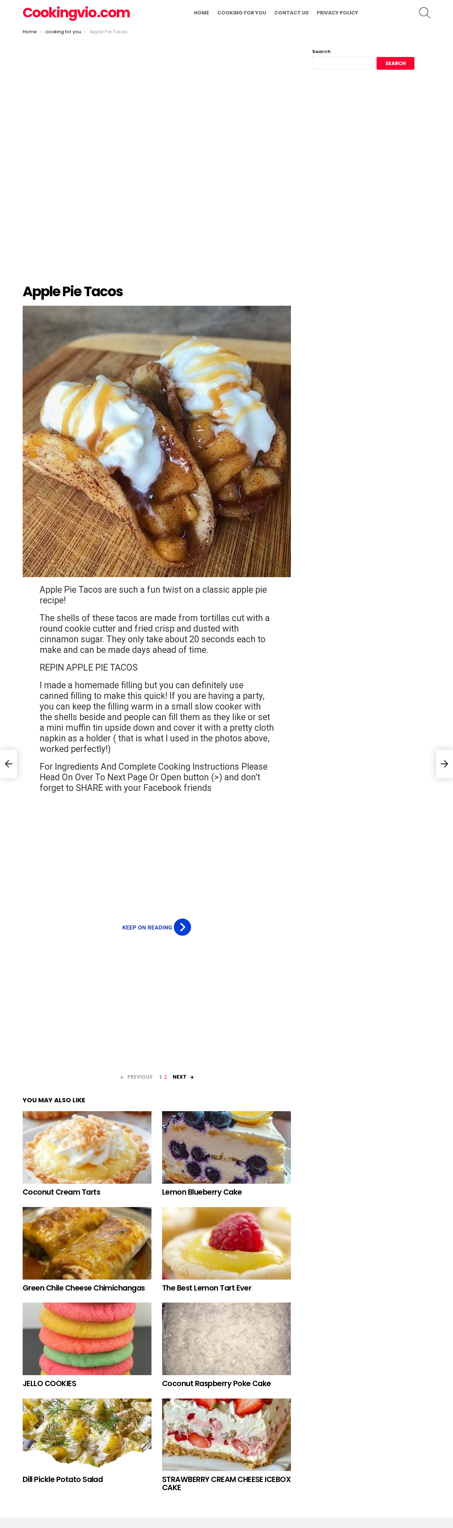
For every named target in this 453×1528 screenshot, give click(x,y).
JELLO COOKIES (49, 1383)
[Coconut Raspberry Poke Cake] (226, 1339)
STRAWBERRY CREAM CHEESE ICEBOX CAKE (226, 1483)
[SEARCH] (424, 13)
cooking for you (241, 12)
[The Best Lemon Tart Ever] (226, 1243)
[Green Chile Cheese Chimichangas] (87, 1243)
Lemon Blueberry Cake (202, 1192)
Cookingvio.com (76, 12)
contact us (291, 12)
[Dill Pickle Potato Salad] (87, 1434)
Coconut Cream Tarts (61, 1192)
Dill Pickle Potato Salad (63, 1479)
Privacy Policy (337, 12)
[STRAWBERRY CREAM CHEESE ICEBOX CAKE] (226, 1434)
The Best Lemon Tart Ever (206, 1288)
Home (201, 12)
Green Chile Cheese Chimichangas (84, 1288)
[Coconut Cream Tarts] (87, 1147)
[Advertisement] (157, 165)
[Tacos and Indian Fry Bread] (8, 764)
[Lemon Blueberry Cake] (226, 1147)
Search (321, 51)
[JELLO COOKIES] (87, 1339)
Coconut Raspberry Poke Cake (216, 1383)
